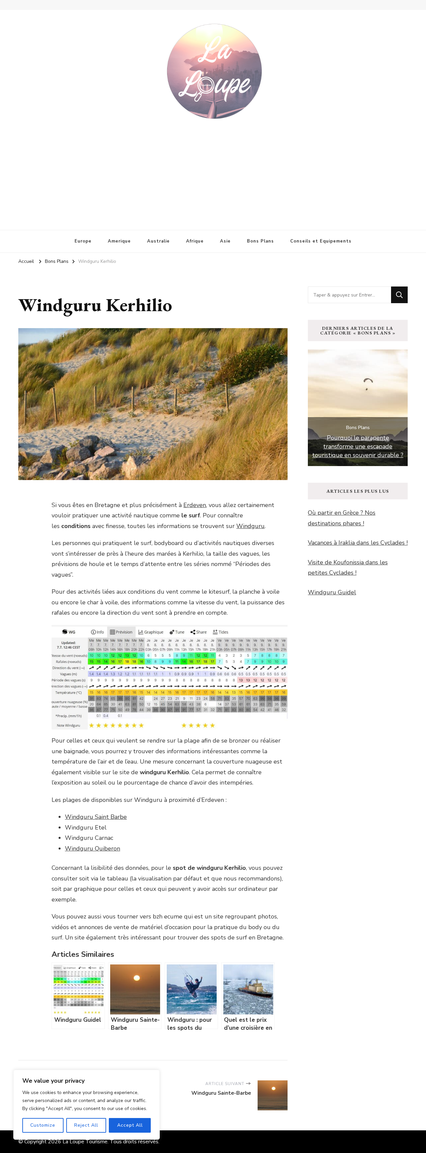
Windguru (250, 526)
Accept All (130, 1125)
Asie (225, 241)
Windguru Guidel (332, 592)
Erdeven (194, 505)
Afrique (195, 241)
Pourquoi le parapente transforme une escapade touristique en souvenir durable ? (357, 446)
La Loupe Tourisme (85, 1141)
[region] (86, 1105)
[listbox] (358, 407)
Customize (42, 1125)
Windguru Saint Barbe (96, 817)
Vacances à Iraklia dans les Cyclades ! (358, 543)
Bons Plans (260, 241)
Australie (158, 241)
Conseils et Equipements (320, 241)
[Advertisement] (213, 170)
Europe (83, 241)
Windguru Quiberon (92, 849)
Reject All (86, 1125)
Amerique (119, 241)
